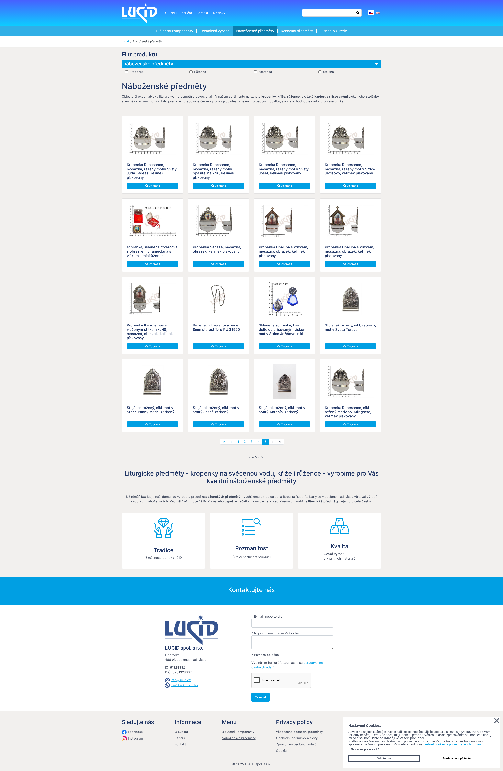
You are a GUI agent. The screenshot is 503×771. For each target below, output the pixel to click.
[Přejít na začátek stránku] (224, 442)
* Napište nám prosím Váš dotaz (276, 633)
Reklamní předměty (297, 31)
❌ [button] (496, 720)
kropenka (137, 72)
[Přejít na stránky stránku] (231, 442)
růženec (200, 72)
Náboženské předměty (255, 31)
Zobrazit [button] (154, 185)
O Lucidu (170, 13)
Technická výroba (214, 31)
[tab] (251, 67)
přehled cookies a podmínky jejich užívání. (452, 744)
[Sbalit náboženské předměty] (376, 64)
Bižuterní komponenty (174, 31)
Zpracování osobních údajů (296, 744)
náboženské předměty (148, 64)
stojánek (329, 72)
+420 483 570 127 (184, 685)
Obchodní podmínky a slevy (297, 738)
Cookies (282, 751)
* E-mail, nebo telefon (268, 616)
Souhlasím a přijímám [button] (457, 758)
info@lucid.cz (181, 680)
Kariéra (187, 13)
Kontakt (202, 13)
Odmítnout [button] (384, 758)
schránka (265, 72)
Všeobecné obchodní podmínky (299, 732)
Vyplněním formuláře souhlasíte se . (287, 665)
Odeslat (260, 697)
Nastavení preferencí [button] (365, 749)
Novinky (219, 13)
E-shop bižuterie (333, 31)
